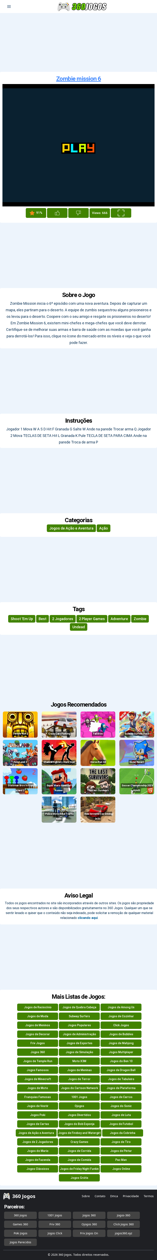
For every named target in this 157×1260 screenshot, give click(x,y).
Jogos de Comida (79, 1159)
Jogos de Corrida (79, 1151)
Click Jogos (121, 1025)
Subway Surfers (79, 1016)
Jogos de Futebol (121, 1124)
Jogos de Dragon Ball (121, 1070)
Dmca (114, 1196)
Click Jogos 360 (123, 1224)
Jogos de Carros (121, 1097)
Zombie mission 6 (78, 78)
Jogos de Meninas (79, 1070)
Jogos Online (121, 1168)
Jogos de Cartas (37, 1124)
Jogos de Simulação (79, 1052)
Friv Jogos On (89, 1233)
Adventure (119, 619)
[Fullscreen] (121, 213)
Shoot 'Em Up (22, 619)
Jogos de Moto (37, 1088)
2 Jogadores (62, 619)
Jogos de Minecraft (37, 1079)
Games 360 (20, 1224)
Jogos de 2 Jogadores (37, 1142)
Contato (100, 1196)
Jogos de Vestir (37, 1106)
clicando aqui (88, 918)
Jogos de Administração (79, 1034)
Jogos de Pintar (121, 1151)
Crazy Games (79, 1142)
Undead (78, 627)
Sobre (86, 1196)
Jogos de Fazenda (37, 1159)
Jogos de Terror (79, 1079)
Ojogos (79, 1106)
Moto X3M (79, 1061)
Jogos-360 (123, 1215)
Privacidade (131, 1196)
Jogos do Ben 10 (121, 1061)
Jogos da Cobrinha (122, 1133)
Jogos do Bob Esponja (79, 1124)
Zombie (140, 619)
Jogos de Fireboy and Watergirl (79, 1133)
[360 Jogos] (82, 6)
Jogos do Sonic (121, 1106)
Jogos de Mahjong (121, 1043)
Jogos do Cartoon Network (79, 1088)
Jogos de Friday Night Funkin (79, 1168)
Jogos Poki (37, 1115)
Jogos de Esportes (79, 1043)
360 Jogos (20, 1215)
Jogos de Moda (37, 1016)
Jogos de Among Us (121, 1007)
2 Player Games (92, 619)
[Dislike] (78, 213)
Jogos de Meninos (37, 1025)
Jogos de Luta (121, 1115)
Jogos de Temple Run (37, 1061)
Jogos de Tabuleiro (121, 1079)
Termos (149, 1196)
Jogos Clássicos (37, 1168)
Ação (103, 528)
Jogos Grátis (79, 1177)
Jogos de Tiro (121, 1142)
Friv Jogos (37, 1043)
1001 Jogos (79, 1097)
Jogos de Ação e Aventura (71, 528)
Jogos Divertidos (79, 1115)
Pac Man (121, 1159)
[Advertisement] (78, 42)
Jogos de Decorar (37, 1034)
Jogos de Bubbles (121, 1034)
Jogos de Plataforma (121, 1088)
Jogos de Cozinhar (121, 1016)
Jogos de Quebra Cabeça (79, 1007)
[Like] (57, 213)
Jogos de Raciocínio (38, 1007)
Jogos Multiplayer (121, 1052)
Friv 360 (54, 1224)
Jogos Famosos (38, 1070)
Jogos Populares (79, 1025)
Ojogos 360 (89, 1224)
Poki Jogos (20, 1233)
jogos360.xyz (123, 1233)
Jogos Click (55, 1233)
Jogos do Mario (37, 1151)
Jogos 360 (37, 1052)
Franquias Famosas (37, 1097)
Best (42, 619)
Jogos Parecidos (20, 1242)
